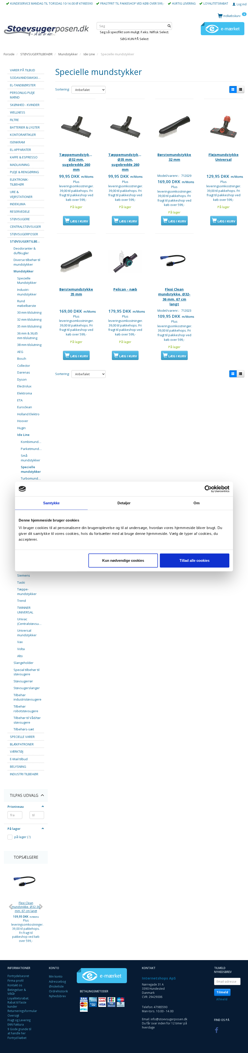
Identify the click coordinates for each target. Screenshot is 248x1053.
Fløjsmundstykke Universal (224, 157)
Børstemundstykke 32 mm (174, 157)
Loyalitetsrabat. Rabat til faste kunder (18, 1002)
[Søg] (169, 26)
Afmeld (221, 999)
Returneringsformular (22, 1011)
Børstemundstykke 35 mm (76, 291)
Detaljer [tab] (124, 503)
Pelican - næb (125, 289)
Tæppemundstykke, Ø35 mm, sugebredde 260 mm (125, 162)
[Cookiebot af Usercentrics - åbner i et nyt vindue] (208, 488)
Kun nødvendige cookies (123, 560)
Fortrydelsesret (18, 976)
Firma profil (15, 980)
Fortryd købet (17, 1038)
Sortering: (62, 89)
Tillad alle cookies (194, 560)
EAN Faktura (16, 1024)
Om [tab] (197, 503)
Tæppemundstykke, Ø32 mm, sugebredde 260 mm (76, 162)
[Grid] (233, 89)
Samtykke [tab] (51, 503)
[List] (240, 89)
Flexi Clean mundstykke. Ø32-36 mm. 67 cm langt (26, 907)
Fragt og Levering (19, 1020)
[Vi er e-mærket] (222, 28)
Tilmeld (222, 992)
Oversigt (13, 1015)
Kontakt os (15, 985)
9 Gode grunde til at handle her (19, 1031)
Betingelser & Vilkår (17, 992)
